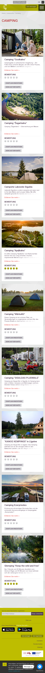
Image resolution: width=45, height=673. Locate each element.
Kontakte (39, 641)
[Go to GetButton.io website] (39, 670)
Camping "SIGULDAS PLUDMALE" (21, 378)
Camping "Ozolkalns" (15, 59)
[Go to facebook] (39, 666)
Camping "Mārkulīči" (14, 314)
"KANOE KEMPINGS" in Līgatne (20, 441)
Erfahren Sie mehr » (11, 70)
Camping (18, 13)
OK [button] (5, 664)
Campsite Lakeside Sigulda (18, 187)
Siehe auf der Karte (13, 87)
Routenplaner (19, 2)
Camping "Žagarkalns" (15, 123)
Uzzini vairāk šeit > (14, 671)
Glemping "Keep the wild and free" (21, 566)
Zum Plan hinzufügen (14, 83)
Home (3, 13)
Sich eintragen (31, 6)
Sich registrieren (37, 636)
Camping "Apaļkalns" (14, 250)
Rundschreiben (37, 644)
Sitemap (39, 647)
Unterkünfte (10, 13)
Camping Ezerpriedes (15, 505)
